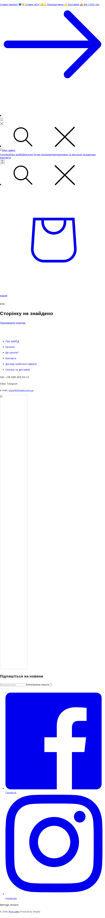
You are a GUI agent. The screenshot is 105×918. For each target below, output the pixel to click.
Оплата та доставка (17, 369)
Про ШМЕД (12, 341)
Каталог (10, 347)
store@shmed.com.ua (21, 390)
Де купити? (12, 352)
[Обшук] (52, 137)
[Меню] (1, 120)
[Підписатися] (51, 684)
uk (2, 161)
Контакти (10, 358)
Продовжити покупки (12, 323)
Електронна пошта (38, 684)
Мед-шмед (14, 911)
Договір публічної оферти (21, 364)
